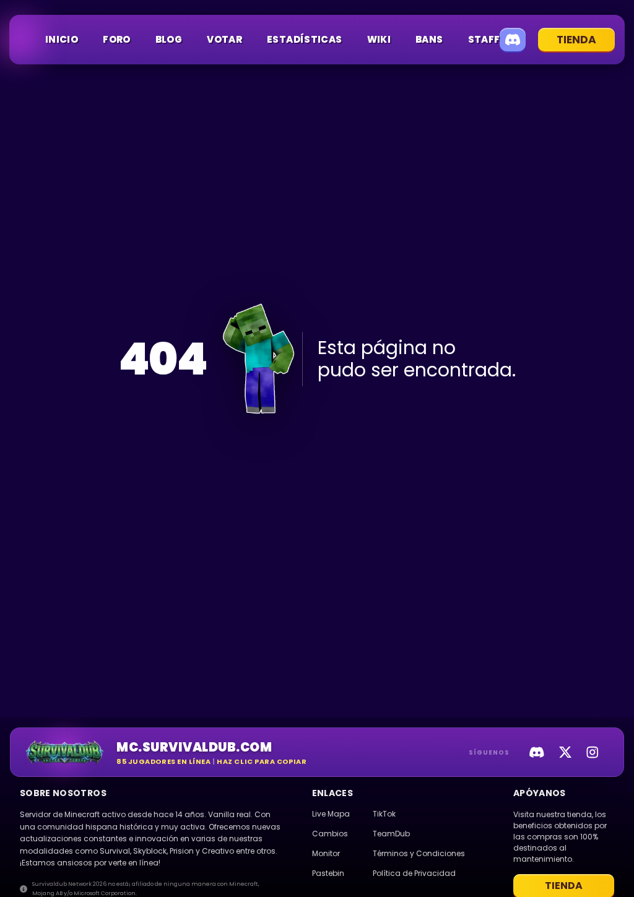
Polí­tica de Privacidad (414, 873)
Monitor (326, 853)
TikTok (384, 813)
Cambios (330, 833)
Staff (484, 39)
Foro (117, 39)
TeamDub (391, 833)
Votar (224, 39)
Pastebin (328, 873)
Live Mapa (331, 813)
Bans (429, 39)
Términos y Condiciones (419, 853)
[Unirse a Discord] (513, 39)
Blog (169, 39)
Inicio (61, 39)
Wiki (379, 39)
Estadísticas (304, 39)
